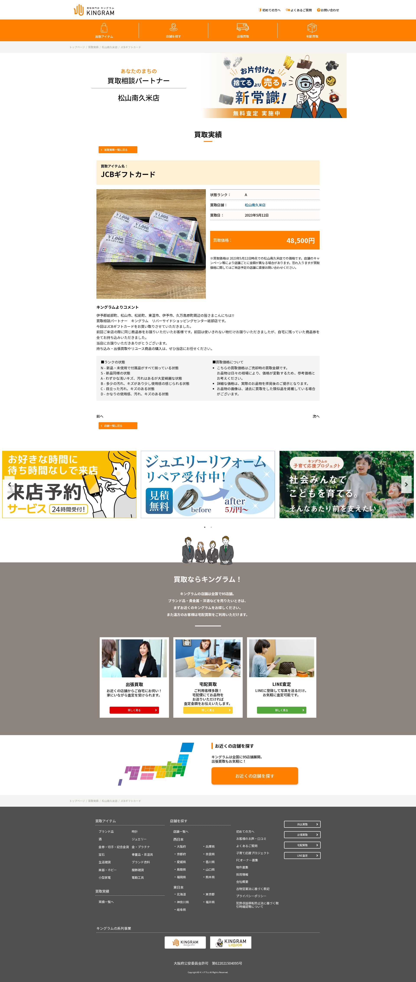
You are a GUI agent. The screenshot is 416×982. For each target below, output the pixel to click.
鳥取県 (181, 869)
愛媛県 (181, 862)
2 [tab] (211, 527)
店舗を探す (173, 36)
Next (406, 484)
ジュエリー (139, 839)
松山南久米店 (255, 204)
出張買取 (243, 36)
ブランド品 (106, 831)
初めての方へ (271, 10)
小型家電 (105, 877)
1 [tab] (205, 527)
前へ (99, 416)
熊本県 (210, 877)
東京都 (210, 894)
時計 (135, 831)
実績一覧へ (106, 902)
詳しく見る (134, 710)
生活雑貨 (105, 862)
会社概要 (242, 881)
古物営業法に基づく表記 (253, 889)
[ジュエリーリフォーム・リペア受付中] (208, 484)
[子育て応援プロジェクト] (347, 484)
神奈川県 (183, 902)
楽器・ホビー (108, 870)
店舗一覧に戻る (113, 425)
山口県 (210, 869)
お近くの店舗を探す (254, 776)
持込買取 (302, 824)
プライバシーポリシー (251, 896)
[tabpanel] (69, 484)
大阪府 (181, 846)
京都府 (181, 854)
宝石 (102, 854)
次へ (316, 416)
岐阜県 (181, 909)
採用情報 (242, 874)
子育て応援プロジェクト (253, 853)
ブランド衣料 (141, 862)
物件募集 (242, 867)
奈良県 (210, 854)
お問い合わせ (330, 10)
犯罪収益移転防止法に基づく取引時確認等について (257, 905)
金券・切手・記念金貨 (114, 847)
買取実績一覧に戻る (116, 149)
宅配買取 (312, 36)
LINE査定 (302, 855)
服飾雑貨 (138, 870)
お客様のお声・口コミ (251, 838)
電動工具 (138, 877)
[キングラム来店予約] (69, 484)
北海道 (181, 894)
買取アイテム (104, 36)
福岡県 (181, 877)
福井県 (210, 902)
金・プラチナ (141, 847)
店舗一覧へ (180, 831)
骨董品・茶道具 (142, 854)
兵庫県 (210, 846)
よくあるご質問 (301, 10)
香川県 (210, 862)
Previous (9, 484)
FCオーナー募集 (247, 860)
